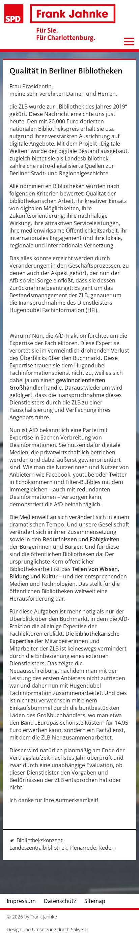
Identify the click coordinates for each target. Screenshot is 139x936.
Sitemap (94, 901)
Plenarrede (83, 847)
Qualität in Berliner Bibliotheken (65, 71)
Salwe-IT (79, 929)
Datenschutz (60, 901)
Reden (106, 847)
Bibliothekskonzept (39, 840)
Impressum (21, 901)
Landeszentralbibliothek (38, 847)
